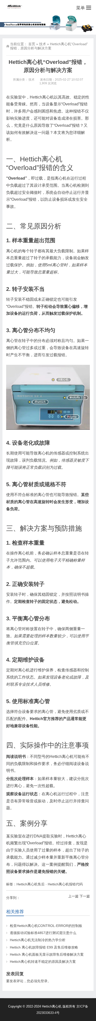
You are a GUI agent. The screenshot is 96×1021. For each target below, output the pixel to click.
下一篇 (85, 896)
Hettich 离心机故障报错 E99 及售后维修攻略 (44, 947)
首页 (31, 44)
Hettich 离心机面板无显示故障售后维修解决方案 (47, 954)
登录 (44, 981)
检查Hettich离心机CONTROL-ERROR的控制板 (46, 926)
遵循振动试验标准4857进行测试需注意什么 (43, 933)
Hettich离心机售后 (30, 884)
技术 (42, 44)
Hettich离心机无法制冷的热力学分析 (37, 940)
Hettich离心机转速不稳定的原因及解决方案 (43, 962)
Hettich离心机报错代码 (65, 884)
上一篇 (73, 896)
